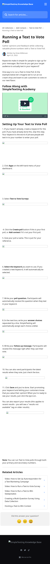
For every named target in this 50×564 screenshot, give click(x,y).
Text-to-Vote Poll (35, 28)
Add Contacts (21, 28)
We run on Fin (26, 557)
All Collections (7, 28)
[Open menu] (45, 4)
